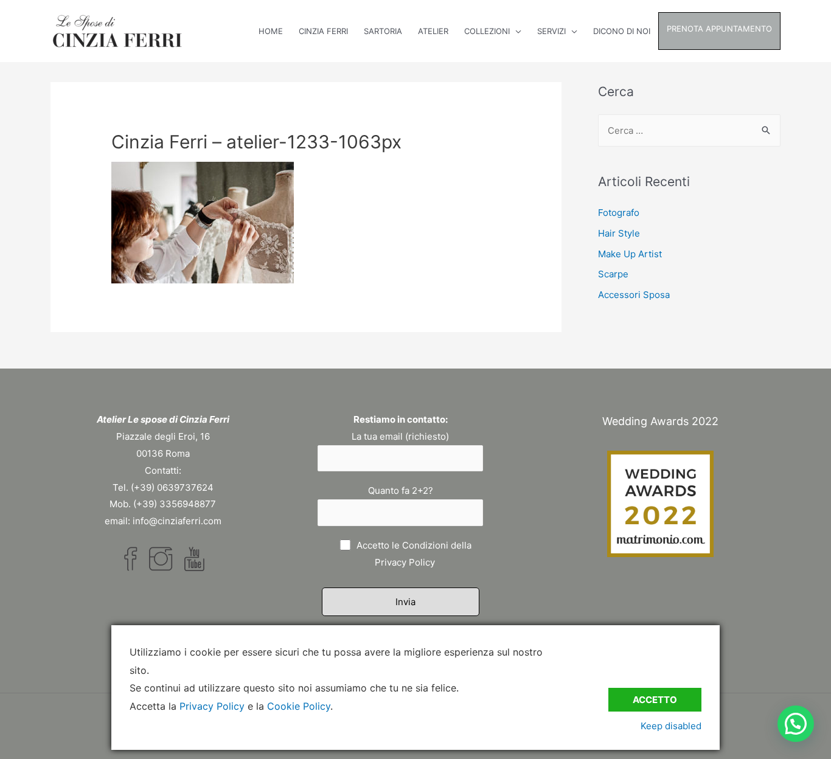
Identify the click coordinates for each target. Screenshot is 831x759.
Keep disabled (671, 726)
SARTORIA (383, 31)
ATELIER (433, 31)
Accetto (655, 699)
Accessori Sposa (634, 294)
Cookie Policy (298, 706)
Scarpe (613, 274)
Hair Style (619, 233)
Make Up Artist (630, 254)
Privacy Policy (405, 562)
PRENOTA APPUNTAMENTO (719, 28)
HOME (271, 31)
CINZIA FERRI (323, 31)
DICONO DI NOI (621, 31)
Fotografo (618, 212)
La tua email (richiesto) (400, 436)
